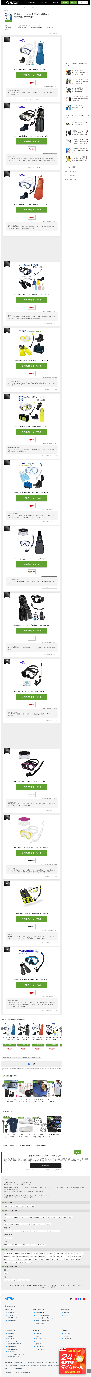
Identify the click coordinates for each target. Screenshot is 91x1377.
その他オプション (41, 1323)
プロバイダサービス (13, 1341)
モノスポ (5, 1145)
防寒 (6, 1273)
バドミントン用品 (80, 1253)
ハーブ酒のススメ (40, 1287)
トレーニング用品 (9, 1253)
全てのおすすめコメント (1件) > (49, 389)
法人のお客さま (10, 1330)
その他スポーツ (8, 1237)
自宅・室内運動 (51, 1217)
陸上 (70, 1217)
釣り (51, 1231)
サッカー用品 (50, 1253)
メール (66, 1336)
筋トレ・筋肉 (29, 1217)
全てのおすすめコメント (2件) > (49, 323)
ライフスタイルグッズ (18, 1262)
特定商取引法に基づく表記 (38, 1365)
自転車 (28, 1231)
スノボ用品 (49, 1256)
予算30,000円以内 (35, 1057)
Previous (2, 1028)
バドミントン (42, 1224)
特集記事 (55, 2)
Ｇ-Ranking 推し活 (50, 1287)
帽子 (37, 1259)
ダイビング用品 (17, 1057)
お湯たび (29, 1285)
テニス (34, 1224)
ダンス (64, 1217)
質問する (65, 2)
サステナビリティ (41, 1339)
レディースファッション (10, 1259)
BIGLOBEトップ (19, 1368)
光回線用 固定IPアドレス (14, 1344)
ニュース (38, 1341)
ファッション (27, 1244)
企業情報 (36, 1330)
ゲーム (33, 1244)
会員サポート (67, 1339)
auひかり (10, 1315)
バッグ (31, 1259)
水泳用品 (13, 1256)
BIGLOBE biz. (11, 1333)
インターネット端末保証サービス (45, 1315)
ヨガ (44, 1217)
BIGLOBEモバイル (13, 1318)
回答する (73, 2)
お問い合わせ (8, 1362)
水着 (54, 1259)
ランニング (15, 1217)
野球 (12, 1224)
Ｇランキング (10, 1285)
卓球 (49, 1224)
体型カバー (27, 1280)
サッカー (18, 1224)
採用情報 (38, 1344)
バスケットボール (26, 1224)
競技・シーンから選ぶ (71, 171)
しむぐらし (67, 1315)
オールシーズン (30, 1206)
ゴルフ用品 (35, 1253)
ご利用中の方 (65, 1330)
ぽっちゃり (7, 1280)
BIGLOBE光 (11, 1313)
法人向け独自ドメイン (14, 1357)
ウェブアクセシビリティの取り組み (34, 1362)
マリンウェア (61, 1259)
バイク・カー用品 (27, 1253)
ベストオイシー (53, 1285)
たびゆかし (80, 1285)
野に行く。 (61, 1285)
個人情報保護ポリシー (52, 1362)
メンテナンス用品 (65, 1256)
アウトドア (57, 1231)
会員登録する (45, 1165)
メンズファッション (76, 1256)
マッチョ (20, 1280)
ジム (22, 1217)
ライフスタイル (41, 1244)
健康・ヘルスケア (9, 1244)
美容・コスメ (18, 1244)
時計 (42, 1259)
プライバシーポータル (11, 1365)
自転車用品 (17, 1253)
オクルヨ (23, 1285)
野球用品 (43, 1253)
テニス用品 (70, 1253)
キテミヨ (46, 1285)
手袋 (48, 1259)
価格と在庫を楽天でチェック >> (50, 86)
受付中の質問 (31, 2)
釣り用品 (57, 1256)
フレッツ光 (11, 1339)
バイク (33, 1231)
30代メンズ (26, 1057)
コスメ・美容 (8, 1262)
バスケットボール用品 (61, 1253)
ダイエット (37, 1217)
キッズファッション (22, 1259)
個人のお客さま (10, 1306)
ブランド (38, 1336)
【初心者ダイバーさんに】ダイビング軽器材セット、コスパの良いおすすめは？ (28, 1145)
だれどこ (17, 1285)
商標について (8, 1368)
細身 (14, 1280)
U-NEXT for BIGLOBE (42, 1320)
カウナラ (68, 1285)
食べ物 (78, 1259)
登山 (45, 1231)
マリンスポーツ (7, 1057)
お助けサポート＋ (41, 1313)
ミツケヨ (74, 1285)
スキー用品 (42, 1256)
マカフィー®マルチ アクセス (16, 1354)
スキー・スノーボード (19, 1231)
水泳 (59, 1217)
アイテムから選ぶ (70, 175)
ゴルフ (6, 1224)
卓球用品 (7, 1256)
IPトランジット (12, 1351)
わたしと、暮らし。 (37, 1285)
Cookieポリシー (24, 1365)
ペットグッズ (29, 1262)
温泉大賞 (66, 1313)
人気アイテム (43, 2)
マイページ (84, 2)
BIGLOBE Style (40, 1346)
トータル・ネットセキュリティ (44, 1318)
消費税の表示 (18, 1362)
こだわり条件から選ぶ (71, 180)
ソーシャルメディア (41, 1349)
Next (60, 1028)
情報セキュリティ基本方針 (55, 1365)
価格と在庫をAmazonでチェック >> (49, 576)
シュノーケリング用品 (23, 1256)
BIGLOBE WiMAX (13, 1320)
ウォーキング (8, 1217)
